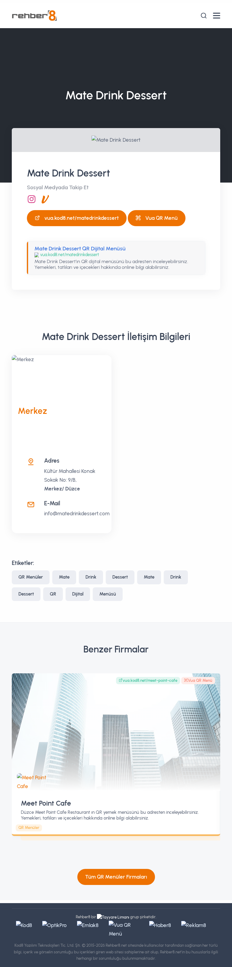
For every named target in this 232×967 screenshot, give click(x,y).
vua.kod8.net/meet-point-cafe (150, 680)
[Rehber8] (34, 15)
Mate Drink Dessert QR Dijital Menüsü (80, 248)
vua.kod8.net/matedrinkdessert (81, 218)
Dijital (77, 594)
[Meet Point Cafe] (116, 732)
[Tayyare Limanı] (113, 917)
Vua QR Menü (161, 218)
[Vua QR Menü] (45, 199)
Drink (90, 577)
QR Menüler (30, 577)
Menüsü (107, 594)
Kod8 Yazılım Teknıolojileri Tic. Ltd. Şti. (47, 945)
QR (53, 594)
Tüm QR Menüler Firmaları (116, 877)
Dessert (120, 577)
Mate (64, 577)
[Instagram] (31, 199)
